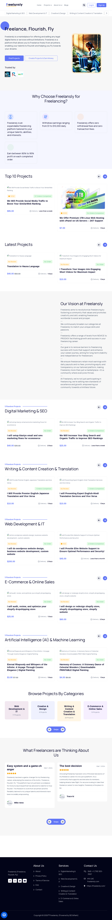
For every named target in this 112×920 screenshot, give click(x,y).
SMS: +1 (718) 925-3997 (95, 872)
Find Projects (14, 58)
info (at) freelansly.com (93, 880)
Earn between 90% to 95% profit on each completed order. (20, 156)
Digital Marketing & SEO (15, 13)
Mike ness (19, 803)
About (38, 871)
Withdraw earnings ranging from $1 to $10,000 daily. (56, 124)
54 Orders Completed (95, 213)
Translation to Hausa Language (23, 266)
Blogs (66, 5)
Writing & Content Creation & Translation (86, 13)
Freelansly (54, 915)
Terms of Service (42, 880)
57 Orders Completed (43, 196)
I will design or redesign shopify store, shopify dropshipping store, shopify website (80, 609)
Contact (39, 889)
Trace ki (70, 796)
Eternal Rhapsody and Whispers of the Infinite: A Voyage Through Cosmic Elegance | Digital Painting (27, 667)
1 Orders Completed (43, 488)
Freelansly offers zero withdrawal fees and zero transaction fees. (89, 125)
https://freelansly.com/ (96, 886)
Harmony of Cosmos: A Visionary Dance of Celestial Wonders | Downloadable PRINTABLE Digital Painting (82, 667)
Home (39, 5)
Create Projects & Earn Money (41, 58)
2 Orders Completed (96, 431)
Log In (91, 5)
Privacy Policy (41, 876)
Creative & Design (58, 13)
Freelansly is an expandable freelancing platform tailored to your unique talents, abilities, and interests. (19, 129)
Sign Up (101, 5)
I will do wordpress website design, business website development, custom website (27, 551)
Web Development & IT (38, 13)
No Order (47, 261)
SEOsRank (73, 915)
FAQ (37, 885)
